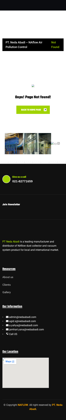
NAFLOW (23, 404)
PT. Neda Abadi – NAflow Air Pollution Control (24, 45)
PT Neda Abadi (10, 241)
